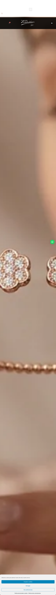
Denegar (28, 585)
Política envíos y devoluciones (34, 593)
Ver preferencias (28, 589)
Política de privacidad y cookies (21, 593)
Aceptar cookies (28, 581)
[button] (30, 9)
